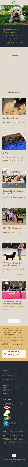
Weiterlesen (21, 126)
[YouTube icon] (14, 461)
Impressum (11, 459)
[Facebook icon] (12, 461)
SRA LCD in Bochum (11, 228)
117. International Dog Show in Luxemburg (12, 264)
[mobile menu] (26, 2)
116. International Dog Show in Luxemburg (12, 302)
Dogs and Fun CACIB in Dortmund (12, 192)
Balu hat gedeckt (10, 118)
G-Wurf (5, 153)
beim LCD (16, 346)
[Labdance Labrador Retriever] (14, 2)
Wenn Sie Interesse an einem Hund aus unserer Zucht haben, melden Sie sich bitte (14, 41)
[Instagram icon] (15, 461)
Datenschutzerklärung (19, 459)
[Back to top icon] (14, 455)
